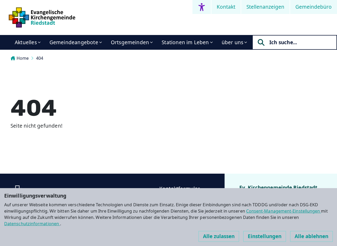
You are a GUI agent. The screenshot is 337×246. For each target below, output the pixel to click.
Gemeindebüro (313, 6)
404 (39, 58)
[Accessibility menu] (201, 7)
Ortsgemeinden (130, 42)
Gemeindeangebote (73, 42)
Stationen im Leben (185, 42)
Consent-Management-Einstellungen (283, 211)
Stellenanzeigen (265, 6)
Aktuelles (26, 42)
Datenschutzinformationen (32, 224)
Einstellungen (264, 236)
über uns (233, 42)
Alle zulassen (219, 236)
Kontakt (226, 6)
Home (23, 58)
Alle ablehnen (311, 236)
